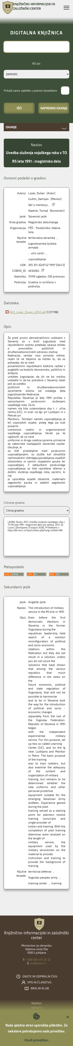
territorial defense (39, 871)
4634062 (33, 270)
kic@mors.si (38, 963)
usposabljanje (37, 259)
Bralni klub (40, 988)
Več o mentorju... (39, 205)
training (56, 883)
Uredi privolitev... (37, 1040)
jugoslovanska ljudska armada (42, 245)
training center (37, 883)
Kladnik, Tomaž (38, 210)
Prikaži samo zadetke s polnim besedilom (30, 90)
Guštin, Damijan (38, 199)
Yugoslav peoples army (42, 877)
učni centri (37, 253)
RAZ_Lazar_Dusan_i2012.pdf (27, 312)
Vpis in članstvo (39, 982)
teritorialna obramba (41, 238)
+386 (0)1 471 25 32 (38, 959)
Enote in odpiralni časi (39, 976)
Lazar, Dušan (36, 193)
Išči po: (36, 63)
